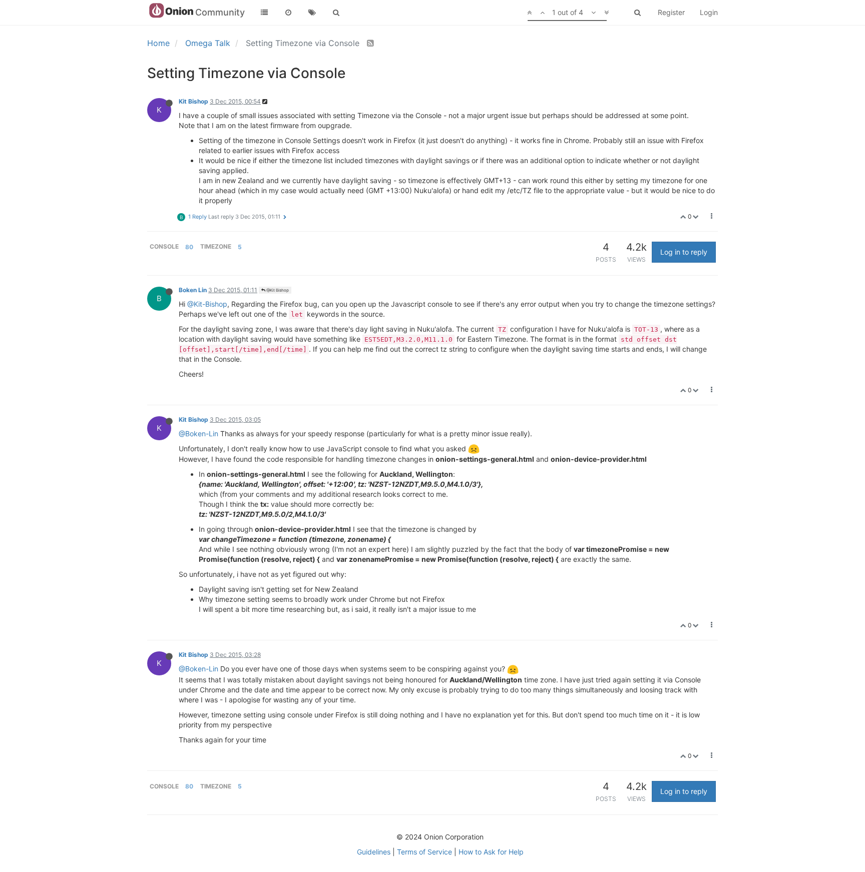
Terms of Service (424, 851)
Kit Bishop (193, 101)
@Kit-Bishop (207, 304)
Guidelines (373, 851)
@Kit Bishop (277, 290)
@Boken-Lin (198, 433)
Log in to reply (683, 252)
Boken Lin (193, 290)
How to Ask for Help (491, 851)
